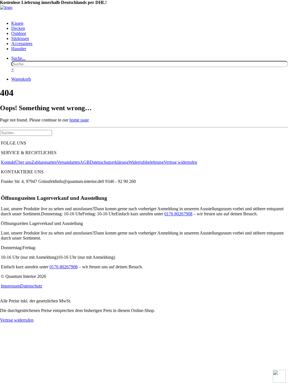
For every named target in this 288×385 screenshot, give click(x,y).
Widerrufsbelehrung (146, 162)
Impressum (10, 286)
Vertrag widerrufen (180, 162)
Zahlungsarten (44, 162)
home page (79, 120)
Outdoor (18, 33)
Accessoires (21, 43)
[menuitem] (149, 23)
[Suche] (26, 132)
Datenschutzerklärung (109, 162)
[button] (149, 64)
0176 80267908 (178, 213)
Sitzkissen (20, 38)
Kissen (17, 23)
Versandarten (68, 162)
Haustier (18, 48)
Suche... (18, 58)
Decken (18, 28)
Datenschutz (31, 286)
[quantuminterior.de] (144, 10)
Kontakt (8, 162)
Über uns (23, 162)
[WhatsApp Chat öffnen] (279, 376)
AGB (85, 162)
